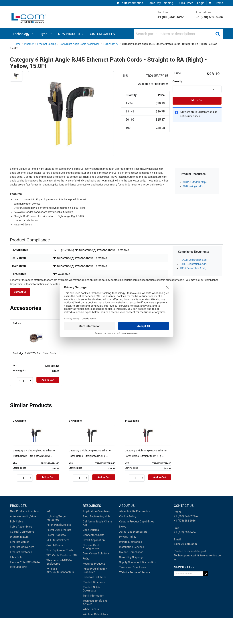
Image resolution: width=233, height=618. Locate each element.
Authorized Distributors (133, 531)
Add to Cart (197, 100)
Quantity (178, 81)
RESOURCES (92, 506)
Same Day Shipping (160, 3)
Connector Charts (93, 535)
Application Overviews (96, 511)
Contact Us (20, 292)
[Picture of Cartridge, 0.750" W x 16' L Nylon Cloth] (36, 332)
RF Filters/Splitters (57, 540)
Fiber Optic (16, 557)
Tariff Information (131, 3)
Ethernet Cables (19, 542)
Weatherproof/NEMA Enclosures (59, 562)
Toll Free (170, 15)
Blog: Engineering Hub (96, 516)
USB (74, 555)
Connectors (27, 531)
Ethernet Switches (21, 552)
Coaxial (14, 531)
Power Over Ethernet (58, 530)
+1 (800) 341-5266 (185, 516)
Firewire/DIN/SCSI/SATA (25, 562)
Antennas (15, 516)
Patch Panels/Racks (58, 524)
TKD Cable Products (58, 555)
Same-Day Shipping (131, 557)
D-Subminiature (19, 536)
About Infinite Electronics (134, 511)
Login (200, 3)
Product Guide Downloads (91, 589)
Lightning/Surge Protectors (56, 518)
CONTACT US (184, 506)
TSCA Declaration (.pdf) (193, 268)
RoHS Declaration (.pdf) (193, 264)
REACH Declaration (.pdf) (194, 259)
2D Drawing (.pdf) (193, 186)
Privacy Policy (127, 536)
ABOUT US (127, 506)
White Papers (91, 609)
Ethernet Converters (22, 547)
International (209, 15)
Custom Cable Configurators (91, 547)
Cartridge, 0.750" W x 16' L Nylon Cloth (34, 353)
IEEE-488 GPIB (18, 567)
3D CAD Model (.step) (195, 182)
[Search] (217, 33)
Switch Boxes (54, 545)
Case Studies (91, 530)
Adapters (33, 511)
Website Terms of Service (134, 572)
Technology (21, 34)
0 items (218, 3)
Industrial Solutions (94, 577)
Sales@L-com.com (185, 544)
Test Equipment (56, 550)
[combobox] (178, 34)
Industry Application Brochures (95, 570)
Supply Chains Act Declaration (137, 562)
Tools (69, 550)
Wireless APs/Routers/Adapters (60, 570)
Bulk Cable (16, 521)
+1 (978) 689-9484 (185, 532)
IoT (48, 511)
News (122, 526)
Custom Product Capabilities (136, 521)
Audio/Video (29, 516)
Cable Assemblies (21, 526)
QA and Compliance (131, 552)
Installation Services (131, 547)
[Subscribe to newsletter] (205, 573)
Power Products (56, 535)
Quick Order (185, 3)
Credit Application (94, 540)
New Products (18, 511)
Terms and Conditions (132, 567)
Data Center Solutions (96, 553)
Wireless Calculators (95, 614)
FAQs (86, 558)
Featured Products (94, 563)
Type (44, 34)
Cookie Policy (127, 516)
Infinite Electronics (130, 542)
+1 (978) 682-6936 (185, 520)
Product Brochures (94, 582)
